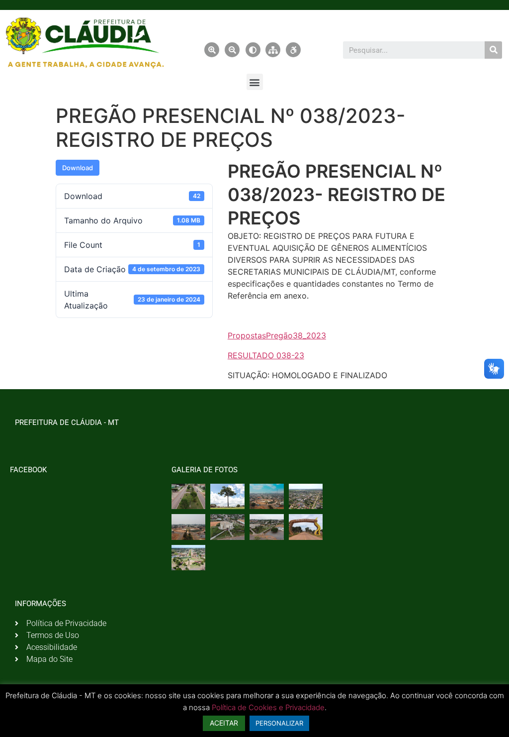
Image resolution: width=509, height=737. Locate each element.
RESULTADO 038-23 (266, 355)
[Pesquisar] (493, 50)
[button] (255, 82)
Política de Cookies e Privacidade (268, 707)
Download (77, 168)
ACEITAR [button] (224, 723)
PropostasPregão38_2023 (277, 335)
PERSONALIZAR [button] (279, 723)
